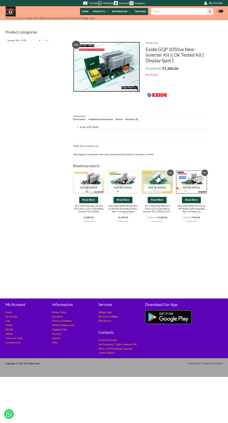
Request (56, 338)
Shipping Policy (59, 329)
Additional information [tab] (101, 119)
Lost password (12, 342)
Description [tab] (79, 119)
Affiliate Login (105, 312)
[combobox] (26, 40)
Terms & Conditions (62, 320)
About (55, 342)
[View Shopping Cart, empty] (219, 11)
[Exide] (157, 95)
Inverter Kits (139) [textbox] (23, 40)
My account (11, 316)
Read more (88, 200)
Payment (56, 334)
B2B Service (104, 320)
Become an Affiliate (108, 316)
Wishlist (9, 329)
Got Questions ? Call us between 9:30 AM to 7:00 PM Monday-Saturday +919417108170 (117, 348)
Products (99, 11)
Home (85, 11)
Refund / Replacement (63, 325)
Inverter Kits (151, 43)
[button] (9, 414)
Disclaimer (57, 316)
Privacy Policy (59, 312)
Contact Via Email (107, 340)
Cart (7, 320)
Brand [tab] (119, 119)
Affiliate (9, 334)
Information (119, 11)
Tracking (140, 11)
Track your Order (14, 338)
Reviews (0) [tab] (131, 119)
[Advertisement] (26, 96)
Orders (9, 325)
